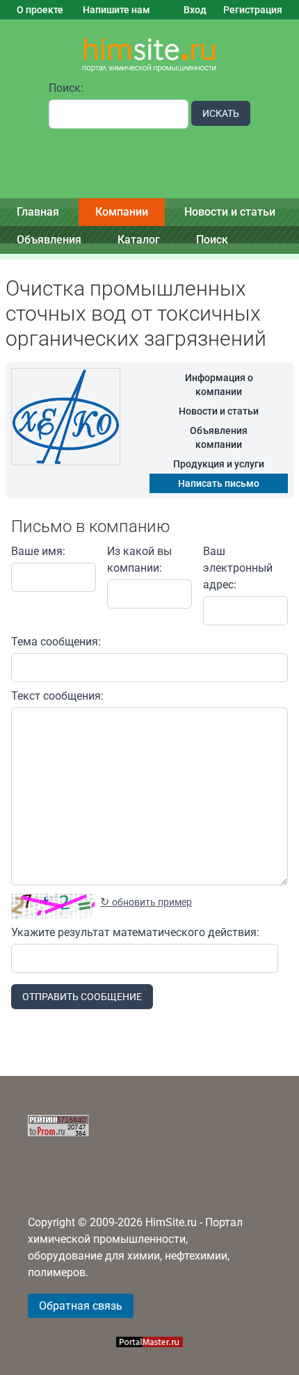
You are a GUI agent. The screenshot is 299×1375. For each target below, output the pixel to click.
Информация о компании (219, 384)
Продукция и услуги (218, 463)
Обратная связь (80, 1305)
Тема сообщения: (56, 641)
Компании (121, 211)
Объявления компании (219, 437)
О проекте (40, 9)
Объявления (49, 239)
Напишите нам (116, 9)
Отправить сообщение (82, 996)
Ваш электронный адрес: (238, 568)
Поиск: (66, 88)
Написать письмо (218, 483)
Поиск (212, 239)
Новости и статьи (229, 211)
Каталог (139, 239)
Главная (38, 211)
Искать (220, 113)
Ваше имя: (38, 551)
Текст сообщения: (57, 695)
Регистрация (252, 9)
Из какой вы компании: (139, 559)
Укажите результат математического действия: (135, 932)
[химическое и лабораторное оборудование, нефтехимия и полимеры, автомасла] (149, 55)
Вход (195, 9)
